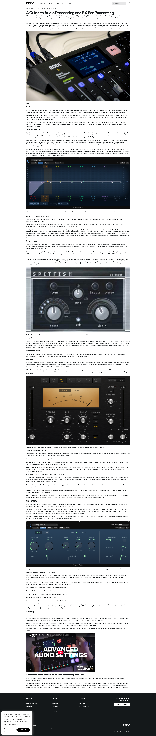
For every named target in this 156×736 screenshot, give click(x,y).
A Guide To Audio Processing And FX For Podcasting (43, 8)
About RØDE (82, 701)
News (27, 8)
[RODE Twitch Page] (126, 731)
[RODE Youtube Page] (120, 731)
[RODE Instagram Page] (117, 731)
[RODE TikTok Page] (123, 731)
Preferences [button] (10, 730)
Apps (50, 3)
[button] (122, 704)
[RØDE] (30, 3)
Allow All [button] (23, 730)
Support (69, 3)
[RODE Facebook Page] (111, 731)
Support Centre (56, 701)
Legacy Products (56, 711)
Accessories (29, 709)
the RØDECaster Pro (116, 254)
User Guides (59, 3)
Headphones (29, 706)
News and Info (82, 703)
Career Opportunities (84, 706)
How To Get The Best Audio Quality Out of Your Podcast (96, 517)
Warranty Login (56, 703)
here (126, 687)
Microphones (29, 701)
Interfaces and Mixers (31, 703)
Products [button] (42, 3)
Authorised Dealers (57, 709)
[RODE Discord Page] (129, 731)
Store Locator (55, 706)
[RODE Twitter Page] (114, 731)
